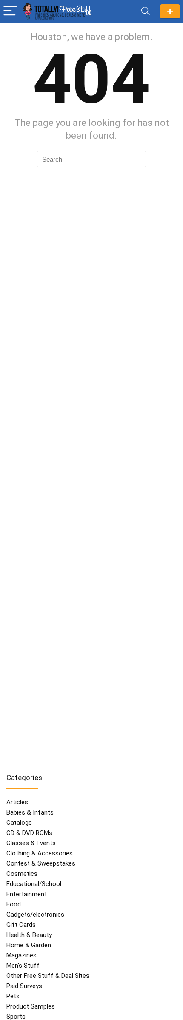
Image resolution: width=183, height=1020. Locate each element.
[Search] (145, 11)
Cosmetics (21, 874)
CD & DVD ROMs (29, 833)
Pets (13, 996)
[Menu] (10, 11)
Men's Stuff (23, 965)
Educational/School (33, 884)
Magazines (21, 955)
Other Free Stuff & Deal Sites (47, 976)
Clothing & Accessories (39, 853)
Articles (17, 802)
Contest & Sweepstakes (40, 863)
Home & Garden (28, 945)
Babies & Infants (30, 812)
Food (13, 904)
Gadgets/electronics (35, 914)
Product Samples (30, 1006)
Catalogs (19, 822)
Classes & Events (31, 843)
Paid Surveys (24, 986)
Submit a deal (170, 11)
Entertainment (26, 894)
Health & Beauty (29, 935)
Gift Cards (21, 925)
